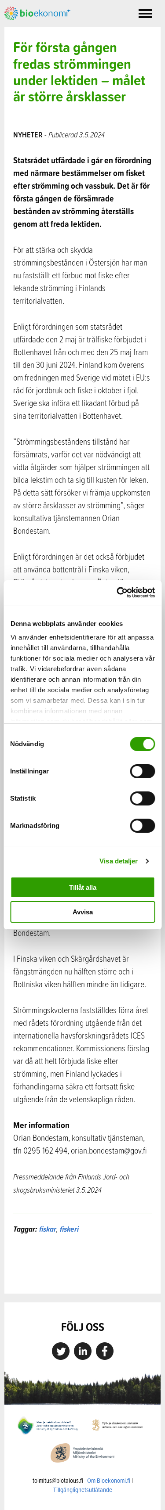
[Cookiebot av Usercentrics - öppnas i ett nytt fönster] (117, 592)
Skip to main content (35, 30)
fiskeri (69, 1228)
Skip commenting (82, 1275)
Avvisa (83, 912)
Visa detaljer (118, 861)
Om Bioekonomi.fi (108, 1480)
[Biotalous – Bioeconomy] (37, 12)
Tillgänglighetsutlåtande (82, 1489)
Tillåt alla (82, 887)
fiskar (47, 1228)
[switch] (142, 771)
